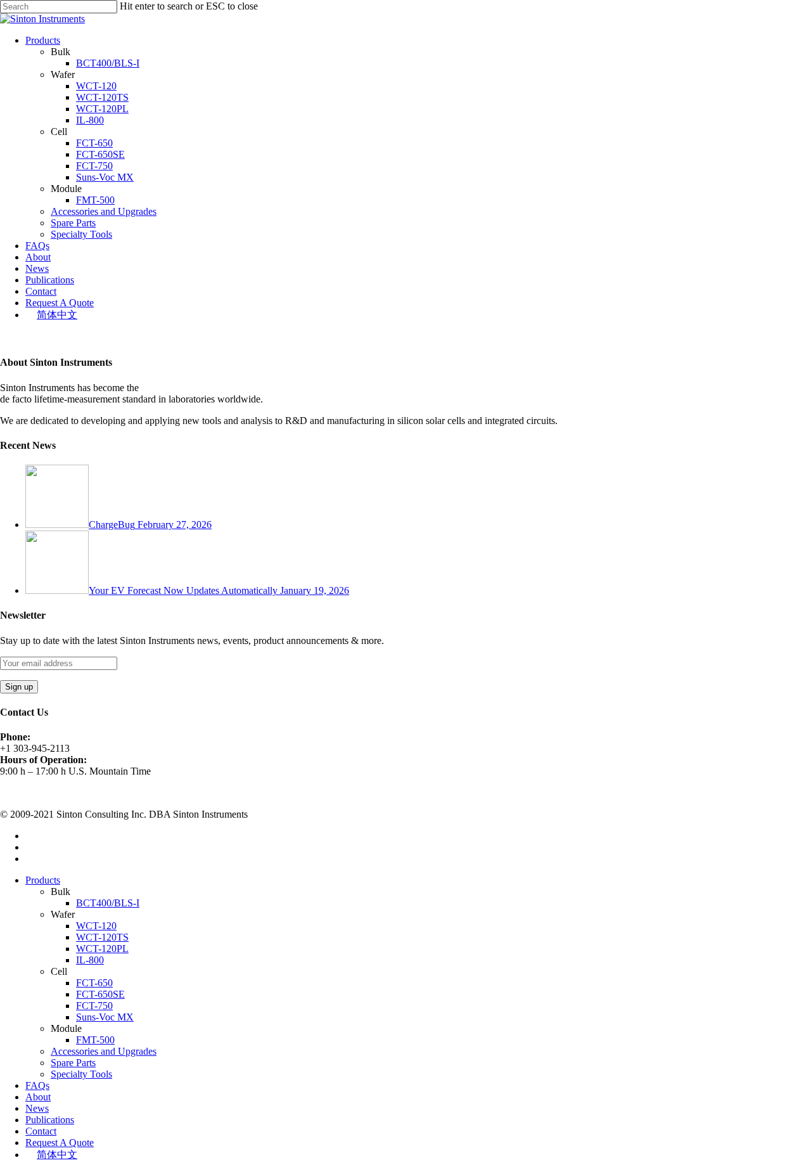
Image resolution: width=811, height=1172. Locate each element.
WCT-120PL (102, 108)
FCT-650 (94, 143)
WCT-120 (96, 85)
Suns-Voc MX (105, 177)
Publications (49, 279)
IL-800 (90, 120)
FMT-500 (95, 200)
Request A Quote (59, 302)
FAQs (37, 245)
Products (42, 40)
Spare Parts (73, 222)
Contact (40, 291)
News (37, 268)
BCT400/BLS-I (107, 63)
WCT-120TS (102, 97)
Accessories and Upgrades (103, 211)
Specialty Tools (81, 234)
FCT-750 (94, 165)
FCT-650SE (100, 154)
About (38, 257)
